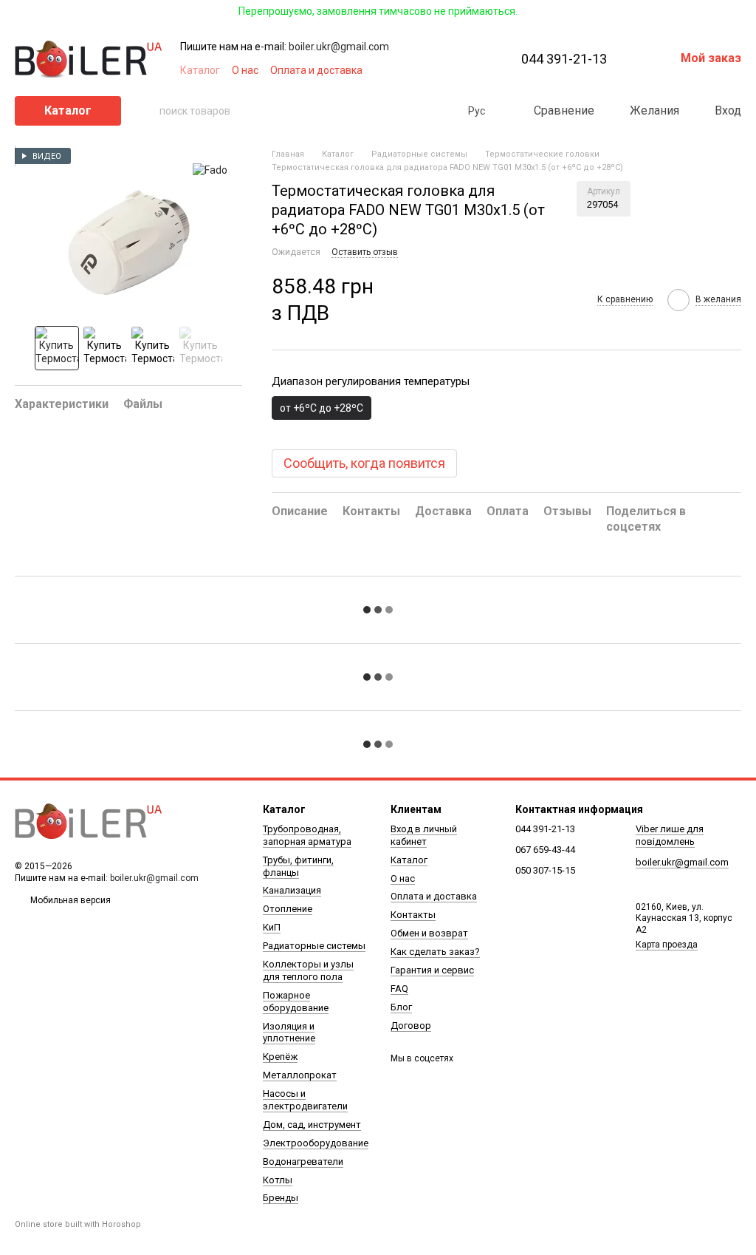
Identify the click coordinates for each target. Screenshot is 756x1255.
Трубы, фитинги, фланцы (298, 866)
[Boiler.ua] (88, 821)
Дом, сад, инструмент (312, 1124)
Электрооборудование (315, 1143)
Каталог (200, 70)
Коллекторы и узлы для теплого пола (308, 970)
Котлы (277, 1180)
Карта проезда (667, 944)
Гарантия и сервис (432, 970)
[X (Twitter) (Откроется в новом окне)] (441, 70)
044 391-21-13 (564, 59)
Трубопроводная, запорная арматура (307, 835)
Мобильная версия (69, 900)
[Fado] (210, 169)
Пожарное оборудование (296, 1001)
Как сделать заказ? (435, 951)
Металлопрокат (300, 1075)
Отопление (287, 908)
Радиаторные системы (314, 945)
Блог (401, 1007)
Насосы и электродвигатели (305, 1100)
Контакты (413, 914)
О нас (245, 70)
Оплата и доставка (316, 70)
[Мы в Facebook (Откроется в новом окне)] (406, 70)
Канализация (292, 890)
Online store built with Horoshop (78, 1224)
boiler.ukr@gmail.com (339, 46)
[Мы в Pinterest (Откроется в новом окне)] (459, 70)
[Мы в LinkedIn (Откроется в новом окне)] (477, 70)
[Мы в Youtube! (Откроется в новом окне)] (424, 70)
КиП (272, 927)
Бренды (280, 1197)
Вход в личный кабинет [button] (424, 835)
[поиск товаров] (147, 111)
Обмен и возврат (429, 933)
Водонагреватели (303, 1161)
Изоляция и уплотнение (289, 1032)
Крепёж (280, 1056)
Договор (411, 1025)
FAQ (399, 988)
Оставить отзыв (364, 252)
